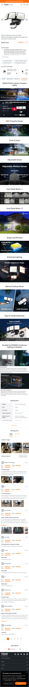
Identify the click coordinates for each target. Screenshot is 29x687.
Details (3, 78)
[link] (24, 4)
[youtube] (18, 654)
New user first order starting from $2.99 (14, 1)
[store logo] (8, 4)
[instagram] (21, 654)
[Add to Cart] (16, 74)
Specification (10, 78)
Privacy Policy (8, 680)
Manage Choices (8, 683)
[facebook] (15, 654)
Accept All (20, 683)
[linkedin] (27, 654)
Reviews (17, 78)
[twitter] (24, 654)
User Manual (24, 78)
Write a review (23, 456)
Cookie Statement (21, 678)
